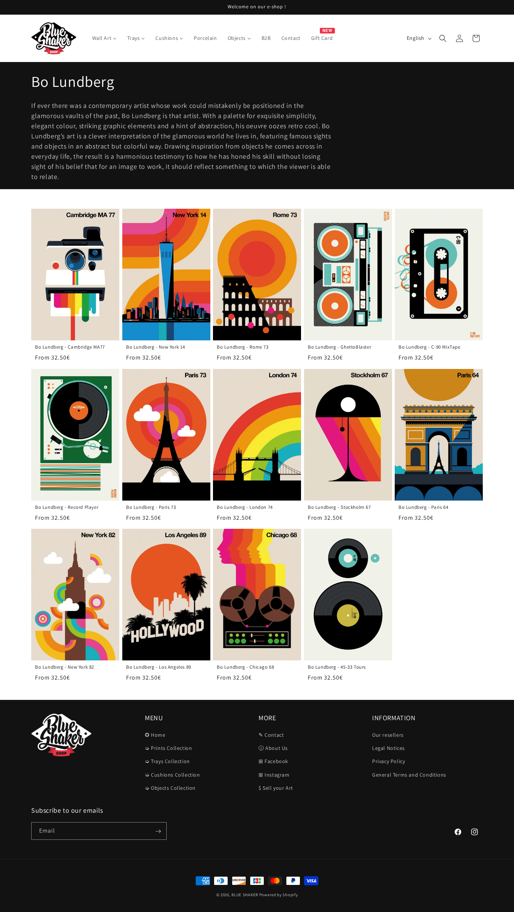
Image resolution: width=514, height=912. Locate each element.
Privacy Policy (388, 761)
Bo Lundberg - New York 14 (155, 347)
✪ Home (155, 734)
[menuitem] (104, 38)
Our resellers (388, 734)
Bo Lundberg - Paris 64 (423, 507)
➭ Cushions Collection (172, 774)
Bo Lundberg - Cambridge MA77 (70, 347)
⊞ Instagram (274, 774)
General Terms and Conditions (409, 774)
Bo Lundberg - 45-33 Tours (337, 668)
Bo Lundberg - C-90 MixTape (429, 347)
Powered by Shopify (278, 894)
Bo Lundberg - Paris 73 (151, 507)
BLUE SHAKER (244, 894)
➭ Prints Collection (168, 748)
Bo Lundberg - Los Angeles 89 (158, 667)
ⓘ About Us (273, 748)
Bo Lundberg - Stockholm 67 (339, 507)
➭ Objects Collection (170, 788)
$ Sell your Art (276, 788)
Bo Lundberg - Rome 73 (243, 347)
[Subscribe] (158, 831)
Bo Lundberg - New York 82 (64, 667)
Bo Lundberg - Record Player (66, 507)
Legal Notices (388, 748)
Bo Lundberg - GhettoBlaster (339, 347)
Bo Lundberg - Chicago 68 (245, 667)
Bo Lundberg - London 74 (245, 507)
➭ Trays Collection (167, 761)
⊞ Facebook (273, 761)
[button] (443, 38)
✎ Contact (271, 734)
